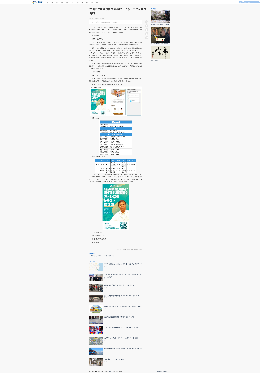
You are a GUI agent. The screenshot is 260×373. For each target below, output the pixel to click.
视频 (72, 2)
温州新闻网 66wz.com (101, 245)
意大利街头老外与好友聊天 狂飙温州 (159, 43)
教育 (87, 2)
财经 (57, 2)
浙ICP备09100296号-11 (162, 371)
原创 (67, 2)
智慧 (92, 2)
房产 (82, 2)
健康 (97, 2)
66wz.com (111, 371)
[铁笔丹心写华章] (160, 52)
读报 (242, 2)
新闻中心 (140, 249)
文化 (62, 2)
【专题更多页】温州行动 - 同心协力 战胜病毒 (101, 256)
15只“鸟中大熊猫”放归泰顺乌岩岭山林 (160, 24)
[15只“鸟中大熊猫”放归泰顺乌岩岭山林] (160, 16)
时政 (47, 2)
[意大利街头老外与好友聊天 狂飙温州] (160, 34)
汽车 (77, 2)
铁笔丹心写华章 (154, 60)
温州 (52, 2)
